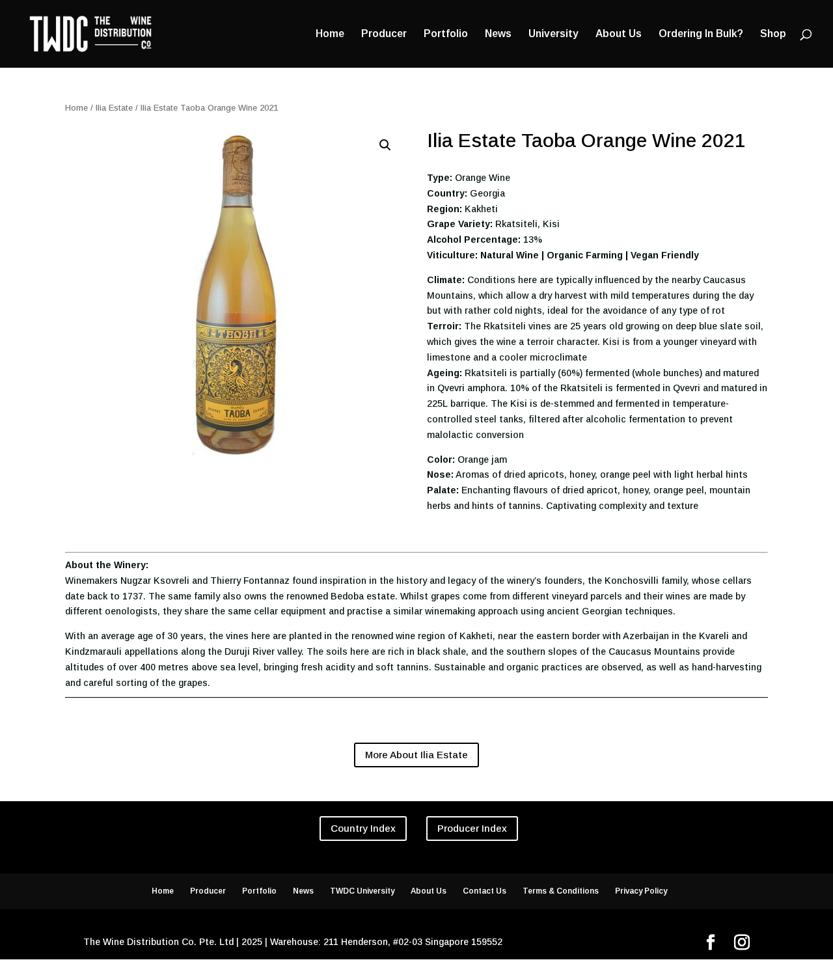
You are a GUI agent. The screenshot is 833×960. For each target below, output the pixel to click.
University (553, 34)
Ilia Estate (114, 108)
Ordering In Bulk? (701, 34)
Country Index (363, 828)
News (498, 34)
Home (330, 34)
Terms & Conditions (561, 891)
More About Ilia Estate (416, 754)
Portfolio (446, 34)
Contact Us (484, 891)
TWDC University (362, 891)
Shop (773, 34)
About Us (618, 34)
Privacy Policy (641, 891)
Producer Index (472, 828)
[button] (385, 145)
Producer (384, 34)
